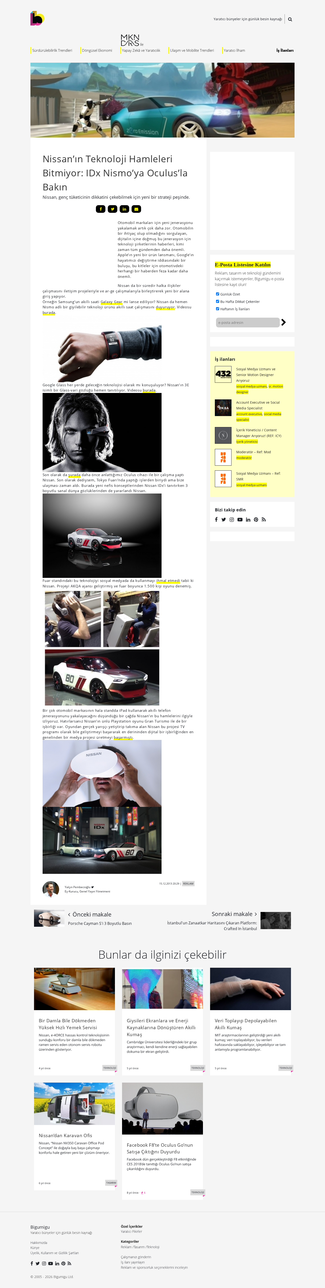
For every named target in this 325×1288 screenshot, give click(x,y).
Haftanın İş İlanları (235, 309)
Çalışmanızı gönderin (136, 1257)
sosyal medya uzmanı (251, 386)
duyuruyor (165, 307)
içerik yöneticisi (247, 441)
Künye (34, 1247)
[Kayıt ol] (284, 321)
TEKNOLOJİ (109, 1067)
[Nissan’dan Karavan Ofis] (74, 1103)
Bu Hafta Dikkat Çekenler (240, 301)
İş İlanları (285, 50)
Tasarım (139, 1247)
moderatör (244, 458)
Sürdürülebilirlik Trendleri (52, 50)
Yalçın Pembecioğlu (77, 887)
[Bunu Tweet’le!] (112, 209)
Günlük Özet (230, 294)
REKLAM (188, 883)
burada (49, 312)
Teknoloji (153, 1247)
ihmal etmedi (168, 580)
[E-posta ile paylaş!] (136, 209)
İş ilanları (225, 359)
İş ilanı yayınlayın (133, 1262)
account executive (249, 414)
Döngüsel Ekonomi (97, 50)
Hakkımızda (38, 1242)
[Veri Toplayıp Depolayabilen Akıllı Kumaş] (250, 988)
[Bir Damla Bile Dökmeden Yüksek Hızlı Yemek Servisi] (74, 988)
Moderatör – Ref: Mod (253, 452)
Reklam (126, 1247)
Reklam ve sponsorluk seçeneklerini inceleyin (154, 1267)
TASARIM (111, 1182)
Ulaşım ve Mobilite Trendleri (192, 50)
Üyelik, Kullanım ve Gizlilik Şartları (54, 1253)
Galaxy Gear (112, 301)
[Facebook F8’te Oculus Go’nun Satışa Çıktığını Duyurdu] (162, 1108)
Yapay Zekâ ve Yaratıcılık (141, 50)
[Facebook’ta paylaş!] (100, 209)
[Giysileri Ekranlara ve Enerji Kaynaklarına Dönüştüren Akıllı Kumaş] (162, 988)
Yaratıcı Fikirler (131, 1231)
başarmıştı (123, 737)
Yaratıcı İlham (234, 50)
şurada (74, 474)
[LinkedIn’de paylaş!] (124, 209)
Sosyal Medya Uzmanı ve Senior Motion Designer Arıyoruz (256, 375)
